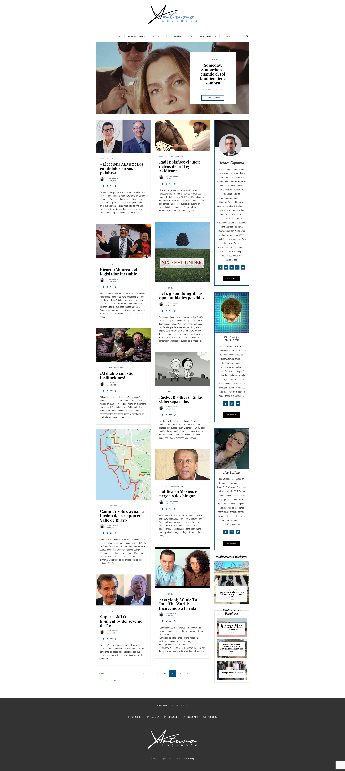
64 (180, 673)
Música (190, 36)
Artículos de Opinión (136, 36)
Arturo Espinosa (114, 178)
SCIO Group (190, 758)
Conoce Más (231, 279)
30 (143, 673)
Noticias (117, 36)
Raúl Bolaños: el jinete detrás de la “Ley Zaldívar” (180, 166)
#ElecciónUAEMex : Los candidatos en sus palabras (122, 168)
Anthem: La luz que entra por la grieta (232, 595)
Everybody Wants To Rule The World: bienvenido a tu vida (178, 604)
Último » (117, 681)
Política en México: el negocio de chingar (179, 494)
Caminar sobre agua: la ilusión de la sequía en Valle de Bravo (122, 515)
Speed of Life (157, 36)
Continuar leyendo (213, 98)
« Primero (102, 673)
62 (165, 673)
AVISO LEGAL (162, 705)
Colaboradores (206, 36)
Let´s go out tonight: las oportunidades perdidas (181, 295)
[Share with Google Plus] (111, 186)
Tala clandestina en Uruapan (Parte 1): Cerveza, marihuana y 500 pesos (231, 647)
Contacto (227, 36)
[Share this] (103, 186)
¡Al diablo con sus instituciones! (116, 375)
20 (135, 673)
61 (158, 673)
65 (187, 673)
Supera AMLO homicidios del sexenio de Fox (121, 621)
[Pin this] (115, 186)
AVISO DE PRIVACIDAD (179, 705)
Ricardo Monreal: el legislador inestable (118, 272)
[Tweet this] (107, 186)
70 (202, 673)
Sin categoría (113, 506)
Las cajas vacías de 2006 (231, 672)
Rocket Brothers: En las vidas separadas (181, 399)
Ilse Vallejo (207, 89)
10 (128, 673)
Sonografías (175, 36)
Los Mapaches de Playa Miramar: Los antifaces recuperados (231, 627)
